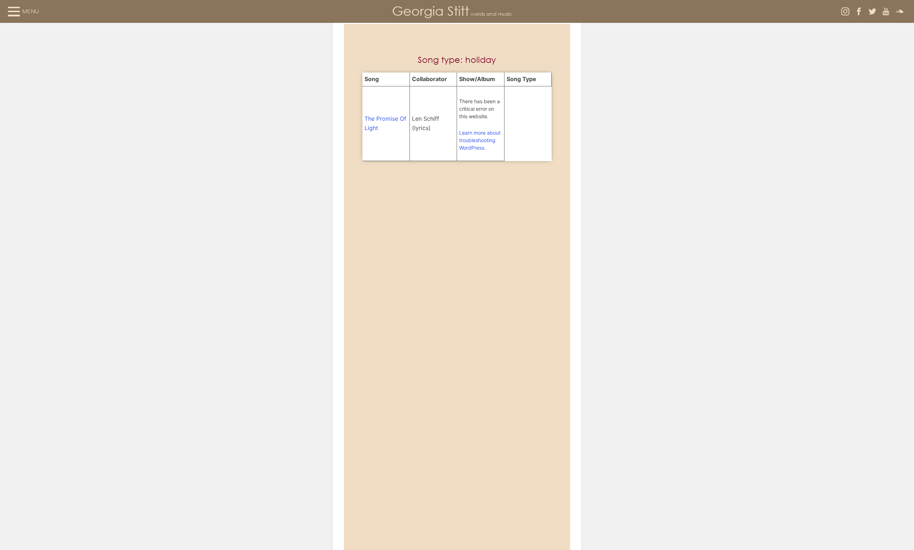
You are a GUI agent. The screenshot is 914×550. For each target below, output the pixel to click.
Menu (30, 11)
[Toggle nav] (14, 11)
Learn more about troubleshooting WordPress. (480, 140)
